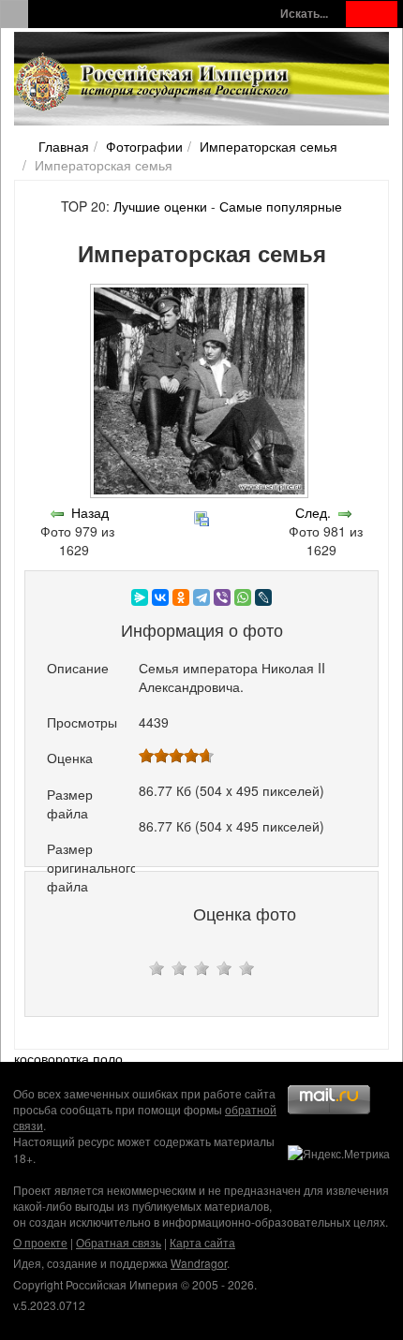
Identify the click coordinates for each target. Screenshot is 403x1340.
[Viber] (222, 597)
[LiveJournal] (263, 597)
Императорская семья (268, 146)
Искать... (304, 14)
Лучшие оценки (160, 206)
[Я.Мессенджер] (139, 597)
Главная (63, 146)
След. (313, 512)
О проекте (40, 1242)
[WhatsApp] (242, 597)
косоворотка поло (68, 1058)
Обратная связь (118, 1242)
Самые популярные (280, 206)
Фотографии (144, 146)
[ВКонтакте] (160, 597)
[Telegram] (201, 597)
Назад (90, 512)
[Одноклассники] (180, 597)
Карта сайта (202, 1242)
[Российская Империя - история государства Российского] (154, 82)
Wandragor (199, 1263)
